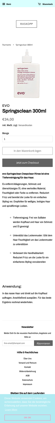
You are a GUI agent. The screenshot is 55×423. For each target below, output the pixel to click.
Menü (8, 4)
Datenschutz (27, 379)
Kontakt (27, 367)
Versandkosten (25, 125)
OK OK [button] (27, 417)
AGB (27, 375)
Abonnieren (43, 343)
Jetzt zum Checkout (27, 163)
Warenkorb (47, 4)
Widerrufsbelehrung (27, 371)
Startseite (6, 44)
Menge (5, 133)
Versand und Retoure (28, 362)
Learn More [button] (11, 409)
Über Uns (27, 358)
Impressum (27, 384)
